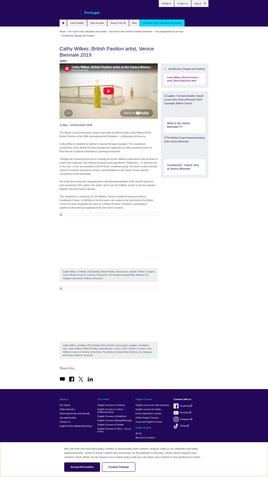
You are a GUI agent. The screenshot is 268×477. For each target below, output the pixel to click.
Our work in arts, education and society (162, 23)
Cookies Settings (118, 467)
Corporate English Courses (149, 422)
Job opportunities (68, 418)
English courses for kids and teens (152, 405)
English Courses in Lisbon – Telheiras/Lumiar (111, 410)
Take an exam (97, 23)
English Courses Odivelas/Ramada (115, 420)
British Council (69, 12)
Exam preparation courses (148, 413)
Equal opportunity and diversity (75, 413)
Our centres (104, 399)
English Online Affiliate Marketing (76, 426)
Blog (134, 23)
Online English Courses (147, 418)
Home (63, 23)
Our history (65, 405)
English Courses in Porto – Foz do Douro (114, 430)
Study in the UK (118, 23)
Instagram (185, 419)
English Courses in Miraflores (112, 416)
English (166, 3)
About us (64, 399)
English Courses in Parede (111, 425)
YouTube (184, 412)
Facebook (185, 406)
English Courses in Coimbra (111, 405)
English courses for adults (148, 409)
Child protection (67, 409)
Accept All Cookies (82, 467)
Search (206, 4)
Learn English (77, 23)
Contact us (182, 3)
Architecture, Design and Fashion (186, 69)
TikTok (183, 426)
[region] (134, 459)
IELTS (138, 433)
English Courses (144, 399)
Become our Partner (145, 438)
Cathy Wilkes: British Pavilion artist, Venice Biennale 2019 (182, 79)
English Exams (143, 427)
